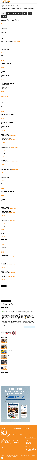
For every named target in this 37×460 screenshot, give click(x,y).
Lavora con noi (27, 434)
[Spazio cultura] (4, 362)
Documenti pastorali (16, 442)
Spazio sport (10, 350)
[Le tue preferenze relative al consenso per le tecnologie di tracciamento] (2, 458)
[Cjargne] (4, 357)
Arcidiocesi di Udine (16, 440)
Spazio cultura (10, 360)
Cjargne (9, 355)
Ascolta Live (21, 434)
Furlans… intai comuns (11, 366)
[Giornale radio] (4, 341)
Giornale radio (10, 339)
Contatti (14, 434)
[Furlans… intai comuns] (4, 368)
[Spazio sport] (4, 352)
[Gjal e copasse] (4, 347)
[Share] (33, 327)
